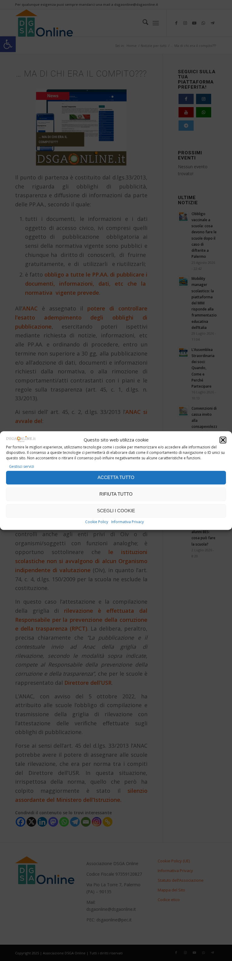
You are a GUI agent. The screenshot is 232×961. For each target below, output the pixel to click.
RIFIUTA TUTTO (116, 494)
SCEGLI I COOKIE (116, 510)
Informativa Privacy (127, 521)
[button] (223, 440)
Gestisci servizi (21, 466)
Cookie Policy (96, 521)
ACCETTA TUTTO (116, 477)
